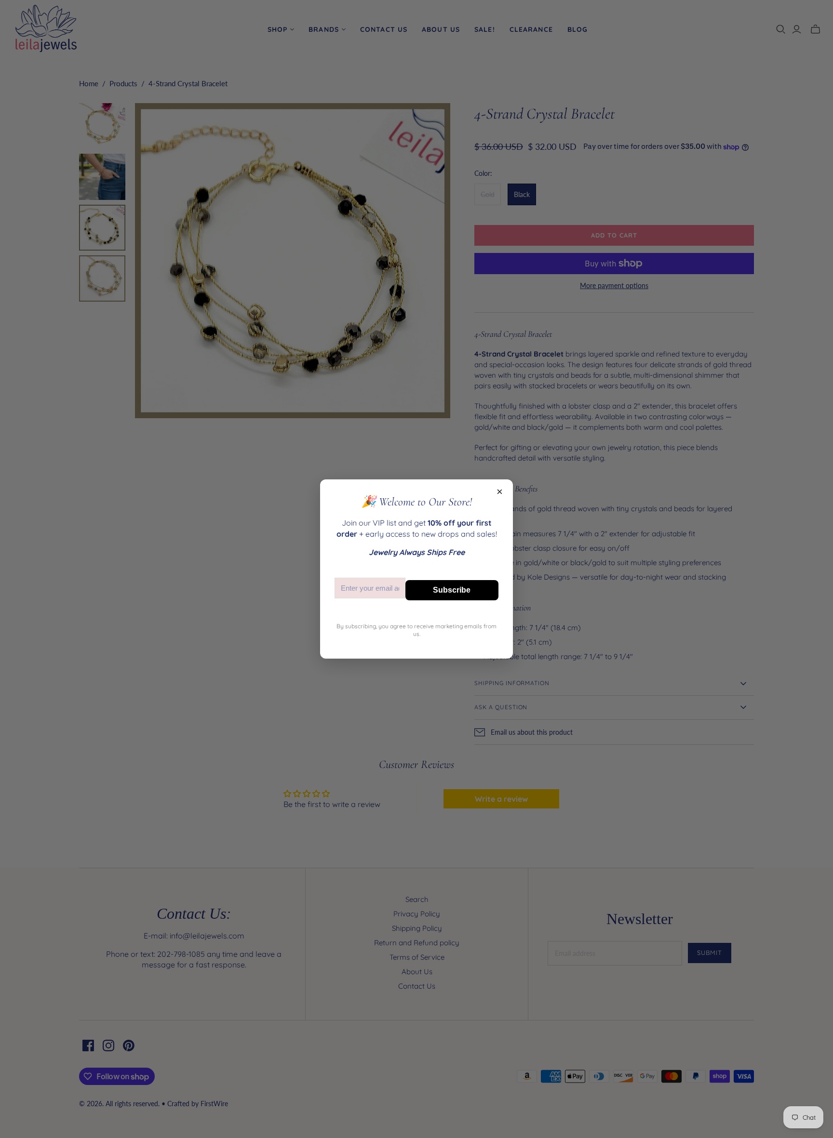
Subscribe (451, 590)
